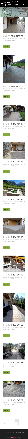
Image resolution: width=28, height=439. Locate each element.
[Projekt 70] (14, 264)
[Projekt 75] (14, 69)
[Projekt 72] (14, 188)
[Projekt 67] (14, 389)
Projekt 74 (17, 124)
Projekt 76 (17, 36)
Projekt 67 (17, 400)
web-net (20, 437)
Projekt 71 (17, 237)
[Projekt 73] (14, 150)
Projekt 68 (17, 362)
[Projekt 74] (14, 113)
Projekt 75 (17, 86)
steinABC (20, 38)
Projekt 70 (17, 274)
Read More (6, 46)
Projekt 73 (17, 161)
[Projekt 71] (14, 226)
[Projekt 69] (14, 307)
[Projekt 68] (14, 351)
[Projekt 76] (14, 25)
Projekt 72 (17, 199)
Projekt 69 (17, 325)
